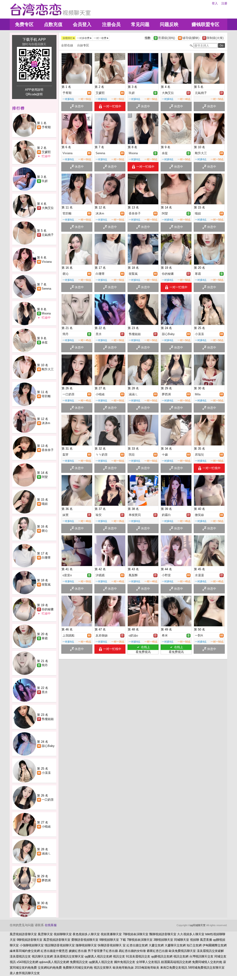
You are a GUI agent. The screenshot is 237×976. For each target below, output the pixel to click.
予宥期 (46, 127)
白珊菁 (46, 557)
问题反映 (169, 24)
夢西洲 (46, 880)
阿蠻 (45, 477)
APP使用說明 (34, 89)
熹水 (45, 692)
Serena (46, 288)
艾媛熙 (46, 152)
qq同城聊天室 (198, 925)
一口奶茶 (48, 799)
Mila (44, 907)
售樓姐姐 (48, 719)
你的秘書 (48, 609)
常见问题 (140, 24)
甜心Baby (48, 746)
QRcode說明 (34, 94)
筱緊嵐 (46, 584)
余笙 (45, 342)
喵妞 (45, 504)
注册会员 (111, 24)
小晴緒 (46, 826)
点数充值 (53, 24)
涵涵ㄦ (46, 853)
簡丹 (45, 665)
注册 (224, 3)
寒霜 (45, 638)
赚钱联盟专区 (205, 24)
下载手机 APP (34, 40)
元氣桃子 (48, 235)
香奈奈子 (48, 450)
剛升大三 (48, 369)
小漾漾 (46, 772)
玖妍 (45, 181)
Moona (46, 313)
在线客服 (51, 925)
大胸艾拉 (48, 208)
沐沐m (46, 423)
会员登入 (82, 24)
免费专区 (24, 24)
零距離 (46, 396)
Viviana (47, 261)
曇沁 (45, 530)
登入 (215, 3)
